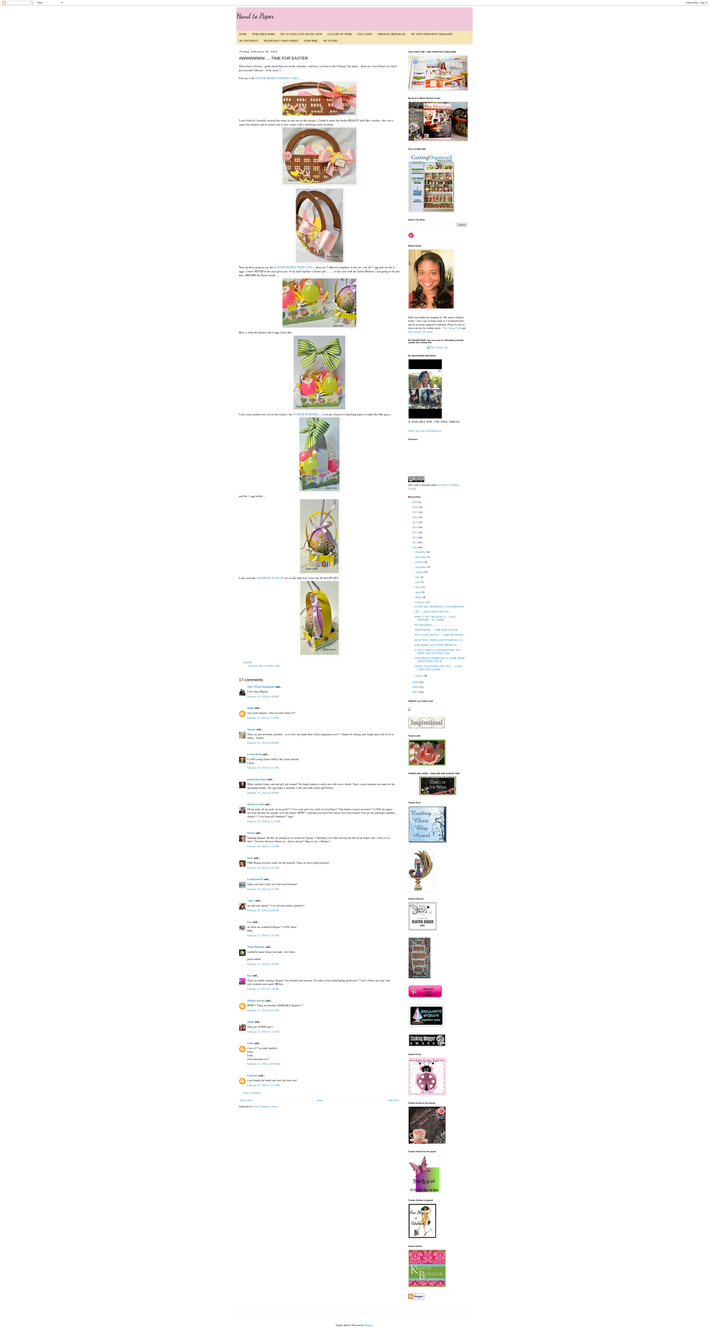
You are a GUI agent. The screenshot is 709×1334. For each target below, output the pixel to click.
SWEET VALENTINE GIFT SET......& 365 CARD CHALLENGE (438, 667)
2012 (415, 537)
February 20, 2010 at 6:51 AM (263, 889)
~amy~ (251, 900)
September (421, 567)
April (418, 592)
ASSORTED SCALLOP (270, 578)
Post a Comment (252, 1093)
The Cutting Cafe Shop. (420, 331)
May (418, 587)
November (421, 557)
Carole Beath (254, 754)
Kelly (250, 858)
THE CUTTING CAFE (269, 666)
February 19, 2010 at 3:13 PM (263, 718)
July (417, 577)
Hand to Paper (255, 15)
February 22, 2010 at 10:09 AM (263, 1064)
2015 (415, 522)
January (419, 675)
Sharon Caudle (255, 804)
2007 (415, 692)
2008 (415, 687)
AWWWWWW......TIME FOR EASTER (436, 630)
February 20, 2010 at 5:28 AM (263, 846)
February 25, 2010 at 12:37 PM (263, 1085)
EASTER (252, 666)
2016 (415, 517)
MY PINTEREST (248, 40)
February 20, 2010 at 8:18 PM (263, 910)
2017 (415, 512)
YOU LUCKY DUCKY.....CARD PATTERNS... (440, 635)
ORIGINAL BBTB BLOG (391, 34)
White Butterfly (256, 947)
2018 (415, 507)
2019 (415, 502)
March (419, 597)
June (418, 582)
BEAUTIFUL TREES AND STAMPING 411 (439, 640)
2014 (415, 527)
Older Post (393, 1100)
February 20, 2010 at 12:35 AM (263, 821)
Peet (249, 922)
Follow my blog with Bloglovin (424, 430)
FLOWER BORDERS (305, 414)
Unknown (252, 1075)
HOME (243, 34)
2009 (415, 682)
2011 (415, 542)
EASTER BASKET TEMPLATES (293, 267)
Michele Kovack (256, 1000)
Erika (250, 1043)
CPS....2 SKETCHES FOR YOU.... (433, 611)
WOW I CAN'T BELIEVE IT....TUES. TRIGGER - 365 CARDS (435, 618)
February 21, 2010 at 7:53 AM (263, 935)
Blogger (369, 1325)
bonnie (251, 833)
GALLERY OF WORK (340, 34)
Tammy (251, 729)
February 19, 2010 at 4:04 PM (263, 742)
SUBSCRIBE (311, 40)
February (420, 602)
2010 (415, 547)
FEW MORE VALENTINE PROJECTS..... (437, 645)
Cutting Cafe (454, 328)
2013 (415, 532)
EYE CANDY (364, 34)
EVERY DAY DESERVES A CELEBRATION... (440, 606)
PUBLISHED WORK (263, 34)
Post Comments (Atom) (265, 1106)
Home (320, 1100)
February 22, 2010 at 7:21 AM (263, 1031)
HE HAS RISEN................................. (436, 625)
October (419, 562)
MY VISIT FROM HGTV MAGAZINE (432, 34)
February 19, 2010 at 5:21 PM (263, 767)
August (419, 572)
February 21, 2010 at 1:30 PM (263, 964)
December (421, 552)
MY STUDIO (330, 40)
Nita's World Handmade (261, 687)
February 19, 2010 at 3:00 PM (263, 696)
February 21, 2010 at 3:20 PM (263, 989)
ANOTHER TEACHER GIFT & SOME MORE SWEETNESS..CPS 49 (440, 659)
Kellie (250, 708)
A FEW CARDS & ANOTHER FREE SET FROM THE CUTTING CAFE (437, 651)
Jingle (250, 1022)
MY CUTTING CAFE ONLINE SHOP (301, 34)
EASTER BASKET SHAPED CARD (276, 78)
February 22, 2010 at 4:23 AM (263, 1010)
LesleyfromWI (255, 879)
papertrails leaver (257, 779)
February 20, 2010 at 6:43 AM (263, 867)
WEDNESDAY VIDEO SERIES (281, 40)
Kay (249, 975)
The (445, 328)
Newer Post (246, 1100)
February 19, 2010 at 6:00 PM (263, 792)
